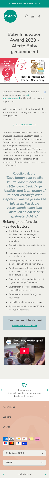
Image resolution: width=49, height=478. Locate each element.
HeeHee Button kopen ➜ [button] (24, 325)
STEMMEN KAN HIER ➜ (24, 124)
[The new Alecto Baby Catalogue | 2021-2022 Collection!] (3, 474)
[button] (39, 16)
